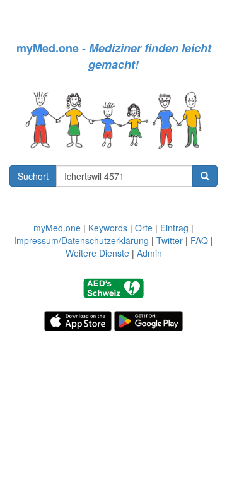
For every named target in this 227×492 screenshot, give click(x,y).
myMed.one (57, 227)
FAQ (199, 240)
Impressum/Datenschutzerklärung (81, 240)
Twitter (169, 240)
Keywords (107, 227)
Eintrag (174, 227)
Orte (144, 227)
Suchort (33, 176)
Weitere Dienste (97, 253)
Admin (149, 253)
